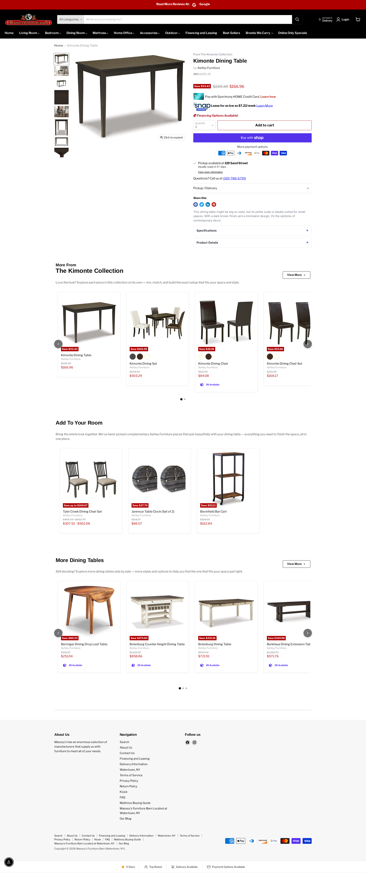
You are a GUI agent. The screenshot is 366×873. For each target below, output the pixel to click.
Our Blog (125, 818)
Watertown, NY (130, 769)
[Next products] (307, 344)
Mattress (100, 33)
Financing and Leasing (201, 33)
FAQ (122, 797)
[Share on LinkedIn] (207, 204)
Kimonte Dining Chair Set (284, 363)
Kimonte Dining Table (76, 355)
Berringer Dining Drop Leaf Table (84, 644)
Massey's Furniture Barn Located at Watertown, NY (84, 843)
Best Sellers (231, 33)
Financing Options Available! (217, 115)
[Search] (297, 19)
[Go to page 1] (181, 399)
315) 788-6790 (235, 178)
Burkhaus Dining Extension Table (290, 644)
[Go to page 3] (186, 688)
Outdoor (171, 33)
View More (294, 275)
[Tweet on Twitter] (201, 204)
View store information (210, 172)
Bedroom (52, 33)
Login (345, 19)
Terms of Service (131, 775)
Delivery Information (134, 764)
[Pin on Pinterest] (214, 204)
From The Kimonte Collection (212, 54)
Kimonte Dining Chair (213, 363)
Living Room (28, 33)
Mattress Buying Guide (135, 803)
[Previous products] (58, 344)
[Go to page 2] (184, 399)
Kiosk (123, 792)
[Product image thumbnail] (61, 71)
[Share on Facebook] (195, 204)
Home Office (123, 33)
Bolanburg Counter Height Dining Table (157, 644)
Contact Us (127, 753)
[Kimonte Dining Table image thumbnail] (61, 59)
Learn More (264, 105)
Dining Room (76, 33)
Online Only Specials (292, 33)
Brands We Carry (258, 33)
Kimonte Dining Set (143, 363)
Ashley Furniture (208, 68)
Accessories (149, 33)
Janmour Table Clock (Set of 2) (153, 511)
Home (9, 33)
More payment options (252, 147)
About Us (126, 747)
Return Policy (128, 786)
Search (124, 742)
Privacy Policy (129, 781)
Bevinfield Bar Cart (213, 511)
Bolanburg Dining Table (214, 644)
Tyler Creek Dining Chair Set (82, 511)
